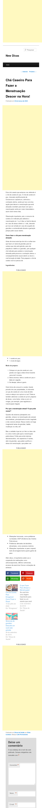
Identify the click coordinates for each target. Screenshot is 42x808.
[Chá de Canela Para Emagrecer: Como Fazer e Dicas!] (12, 587)
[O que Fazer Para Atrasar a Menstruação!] (27, 597)
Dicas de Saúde (19, 732)
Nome (13, 793)
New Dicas (12, 55)
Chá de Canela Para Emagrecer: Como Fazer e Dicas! (11, 597)
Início (7, 65)
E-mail (13, 804)
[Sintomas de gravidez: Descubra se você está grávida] (12, 616)
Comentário (14, 765)
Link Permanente (22, 734)
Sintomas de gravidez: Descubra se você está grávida (10, 625)
